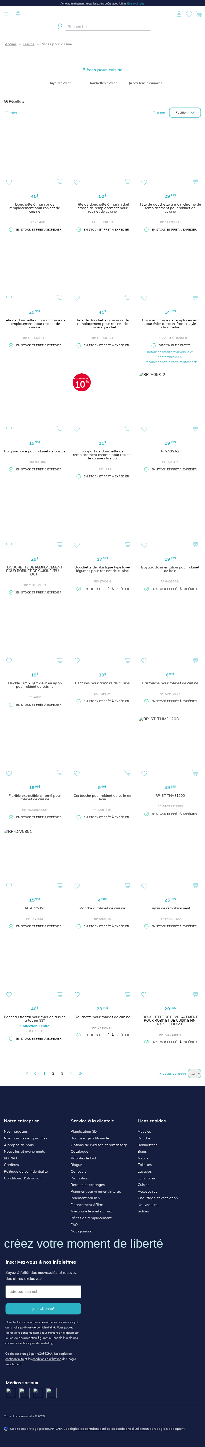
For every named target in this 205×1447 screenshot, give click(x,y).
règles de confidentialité (88, 1428)
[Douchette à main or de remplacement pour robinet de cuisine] (35, 156)
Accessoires (147, 1191)
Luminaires (147, 1178)
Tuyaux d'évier (60, 83)
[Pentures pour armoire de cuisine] (103, 635)
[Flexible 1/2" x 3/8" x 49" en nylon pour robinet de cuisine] (35, 635)
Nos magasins (16, 1131)
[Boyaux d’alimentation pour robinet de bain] (170, 519)
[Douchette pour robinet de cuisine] (103, 969)
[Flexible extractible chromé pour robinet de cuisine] (35, 748)
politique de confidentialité (37, 1327)
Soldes (143, 1211)
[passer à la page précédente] (35, 1073)
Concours (78, 1171)
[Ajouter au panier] (60, 181)
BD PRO (10, 1158)
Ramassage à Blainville (90, 1138)
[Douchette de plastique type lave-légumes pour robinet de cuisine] (103, 519)
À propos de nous (19, 1145)
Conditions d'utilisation (23, 1178)
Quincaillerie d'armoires (145, 83)
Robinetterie (148, 1145)
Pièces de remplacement (91, 1218)
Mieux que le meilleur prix (91, 1211)
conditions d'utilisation (46, 1359)
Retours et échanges (88, 1184)
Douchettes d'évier (102, 83)
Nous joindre (81, 1231)
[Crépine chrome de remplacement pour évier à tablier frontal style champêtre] (170, 272)
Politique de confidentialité (26, 1171)
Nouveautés (148, 1204)
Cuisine (28, 44)
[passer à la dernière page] (80, 1073)
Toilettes (145, 1164)
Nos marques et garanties (25, 1138)
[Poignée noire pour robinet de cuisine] (35, 403)
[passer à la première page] (26, 1073)
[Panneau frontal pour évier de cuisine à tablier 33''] (35, 969)
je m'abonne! (43, 1308)
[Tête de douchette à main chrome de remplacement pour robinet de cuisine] (170, 156)
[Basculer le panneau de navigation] (6, 14)
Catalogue (79, 1151)
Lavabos (145, 1171)
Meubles (144, 1131)
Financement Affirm (87, 1204)
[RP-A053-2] (170, 403)
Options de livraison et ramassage (99, 1145)
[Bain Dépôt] (102, 14)
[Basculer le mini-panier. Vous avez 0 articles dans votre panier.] (199, 14)
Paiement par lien (85, 1198)
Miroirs (143, 1158)
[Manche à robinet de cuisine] (103, 860)
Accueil (10, 44)
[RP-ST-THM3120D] (170, 748)
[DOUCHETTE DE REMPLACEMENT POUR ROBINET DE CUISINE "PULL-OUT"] (35, 519)
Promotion (79, 1178)
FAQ (74, 1224)
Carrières (11, 1164)
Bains (142, 1151)
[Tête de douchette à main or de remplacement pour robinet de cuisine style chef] (103, 272)
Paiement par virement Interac (96, 1191)
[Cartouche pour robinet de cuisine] (170, 635)
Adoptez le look (84, 1158)
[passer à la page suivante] (71, 1073)
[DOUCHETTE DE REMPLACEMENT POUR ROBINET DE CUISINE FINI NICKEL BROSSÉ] (170, 969)
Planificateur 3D (84, 1131)
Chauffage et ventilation (158, 1198)
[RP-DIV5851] (35, 860)
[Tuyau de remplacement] (170, 860)
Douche (144, 1138)
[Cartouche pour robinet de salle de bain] (103, 748)
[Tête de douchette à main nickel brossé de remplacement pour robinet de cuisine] (103, 156)
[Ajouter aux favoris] (9, 182)
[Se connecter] (179, 14)
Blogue (76, 1164)
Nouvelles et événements (24, 1151)
